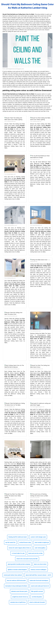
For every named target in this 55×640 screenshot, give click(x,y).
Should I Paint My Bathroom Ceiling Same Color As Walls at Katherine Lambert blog (27, 6)
